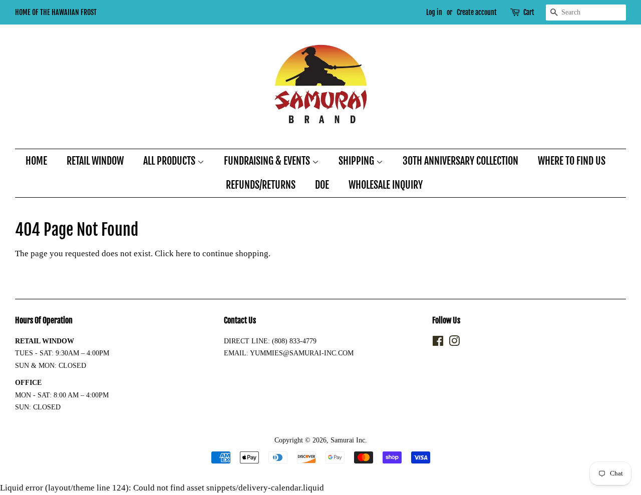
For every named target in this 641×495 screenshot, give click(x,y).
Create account (477, 12)
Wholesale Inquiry (386, 185)
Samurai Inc (348, 440)
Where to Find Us (571, 161)
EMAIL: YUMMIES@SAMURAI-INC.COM (289, 353)
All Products (170, 161)
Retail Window (95, 161)
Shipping (357, 161)
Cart (528, 12)
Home (36, 161)
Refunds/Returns (260, 185)
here (183, 253)
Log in (434, 12)
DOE (322, 185)
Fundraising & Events (268, 161)
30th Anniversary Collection (460, 161)
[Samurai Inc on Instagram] (454, 343)
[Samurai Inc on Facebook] (438, 343)
